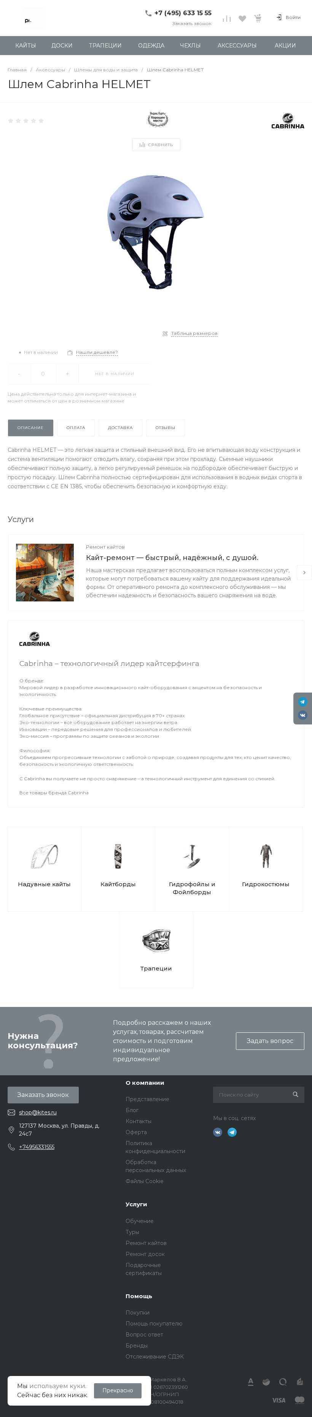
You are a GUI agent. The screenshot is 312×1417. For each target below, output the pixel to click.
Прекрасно (117, 1390)
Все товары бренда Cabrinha (54, 792)
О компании (145, 1082)
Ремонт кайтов (105, 547)
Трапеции (156, 968)
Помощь (139, 1296)
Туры (132, 1232)
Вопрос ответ (144, 1334)
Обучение (140, 1221)
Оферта (136, 1132)
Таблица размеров (194, 333)
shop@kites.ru (38, 1112)
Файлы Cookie (145, 1181)
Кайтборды (118, 884)
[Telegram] (302, 702)
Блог (132, 1110)
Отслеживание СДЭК (155, 1356)
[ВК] (302, 715)
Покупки (138, 1312)
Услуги (136, 1204)
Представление (147, 1099)
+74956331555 (36, 1147)
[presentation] (304, 572)
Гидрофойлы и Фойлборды (192, 888)
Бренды (137, 1345)
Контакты (138, 1121)
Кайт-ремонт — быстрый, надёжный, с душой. (172, 558)
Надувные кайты (44, 884)
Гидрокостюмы (266, 884)
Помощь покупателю (154, 1323)
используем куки (57, 1386)
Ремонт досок (145, 1254)
